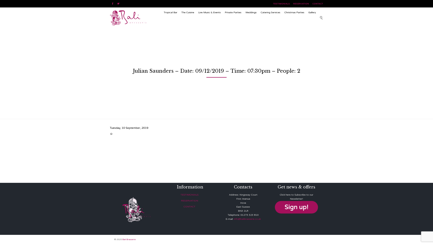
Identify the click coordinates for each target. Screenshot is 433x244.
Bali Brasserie (129, 239)
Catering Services (270, 12)
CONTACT (189, 206)
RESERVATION (189, 200)
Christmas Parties (294, 12)
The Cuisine (187, 12)
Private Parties (233, 12)
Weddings (251, 12)
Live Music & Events (209, 12)
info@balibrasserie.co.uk (247, 219)
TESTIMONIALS (189, 194)
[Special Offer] (240, 23)
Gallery (312, 12)
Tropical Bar (170, 12)
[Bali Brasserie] (135, 17)
